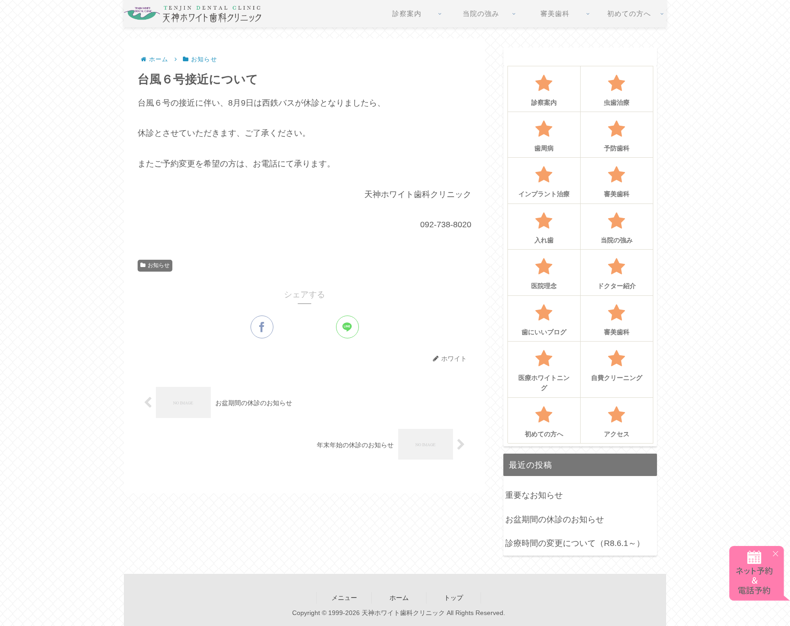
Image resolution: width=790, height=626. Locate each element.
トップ (453, 597)
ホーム (399, 597)
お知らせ (159, 265)
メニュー (344, 597)
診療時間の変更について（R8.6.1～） (575, 543)
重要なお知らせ (534, 495)
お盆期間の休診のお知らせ (554, 519)
